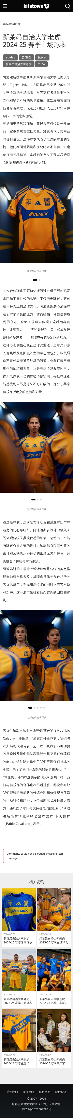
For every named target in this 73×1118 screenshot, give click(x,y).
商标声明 (28, 1092)
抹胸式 (42, 57)
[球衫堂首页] (36, 6)
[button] (35, 280)
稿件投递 (61, 1092)
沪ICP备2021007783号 (36, 1109)
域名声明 (44, 1092)
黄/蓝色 (26, 57)
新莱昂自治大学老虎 (18, 64)
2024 (41, 64)
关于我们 (12, 1092)
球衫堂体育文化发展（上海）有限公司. (36, 1104)
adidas (10, 57)
